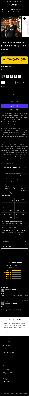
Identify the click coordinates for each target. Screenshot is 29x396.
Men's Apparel (6, 349)
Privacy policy (6, 393)
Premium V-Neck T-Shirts (14, 9)
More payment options (14, 109)
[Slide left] (11, 39)
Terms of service (14, 393)
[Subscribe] (24, 332)
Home (4, 9)
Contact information (23, 393)
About (4, 366)
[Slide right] (18, 39)
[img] (4, 287)
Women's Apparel (7, 345)
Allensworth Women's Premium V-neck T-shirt (13, 11)
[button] (3, 5)
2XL (23, 82)
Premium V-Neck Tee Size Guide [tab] (11, 167)
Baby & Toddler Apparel (9, 356)
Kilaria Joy (8, 391)
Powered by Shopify (15, 391)
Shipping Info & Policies (9, 373)
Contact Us (6, 369)
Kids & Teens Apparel (8, 352)
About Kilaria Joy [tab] (7, 246)
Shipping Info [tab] (6, 241)
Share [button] (4, 53)
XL (17, 82)
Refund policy (23, 391)
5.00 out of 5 (18, 266)
